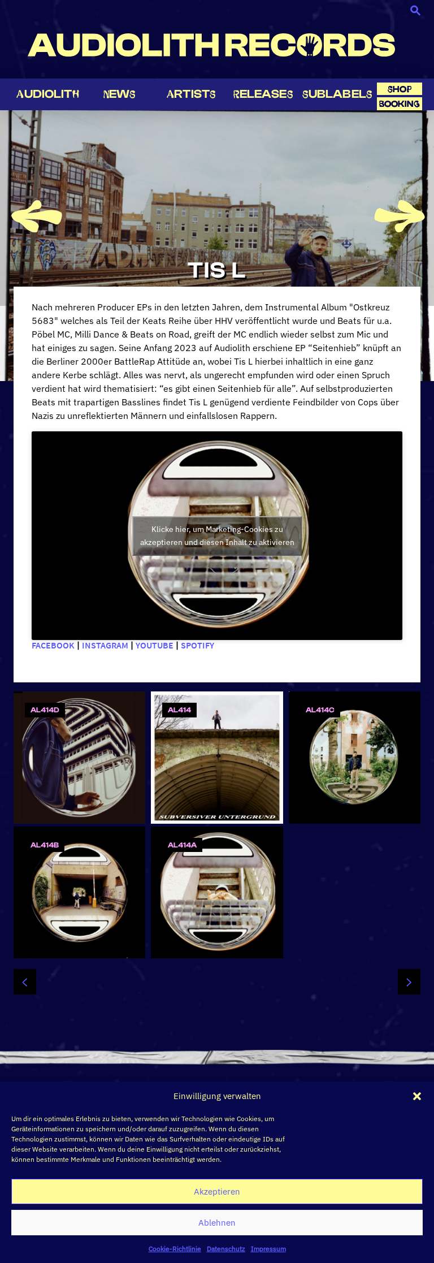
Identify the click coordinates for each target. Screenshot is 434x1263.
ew (119, 94)
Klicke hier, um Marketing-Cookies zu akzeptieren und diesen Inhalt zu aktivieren (217, 535)
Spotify (197, 645)
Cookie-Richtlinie (175, 1248)
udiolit (47, 94)
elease (263, 94)
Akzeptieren (217, 1191)
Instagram (105, 645)
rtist (191, 94)
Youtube (154, 645)
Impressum (268, 1248)
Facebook (53, 645)
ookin (399, 103)
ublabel (337, 94)
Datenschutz (226, 1248)
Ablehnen (217, 1222)
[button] (417, 1096)
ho (399, 89)
